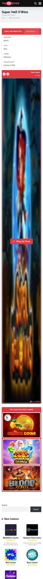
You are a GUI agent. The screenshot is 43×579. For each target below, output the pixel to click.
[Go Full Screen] (7, 74)
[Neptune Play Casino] (32, 535)
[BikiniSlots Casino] (11, 535)
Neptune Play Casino (32, 538)
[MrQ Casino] (11, 560)
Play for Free (23, 241)
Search (4, 505)
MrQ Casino (11, 563)
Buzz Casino (32, 563)
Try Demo (21, 425)
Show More (30, 31)
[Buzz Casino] (32, 560)
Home (4, 18)
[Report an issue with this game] (4, 74)
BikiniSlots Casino (10, 538)
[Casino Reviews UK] (10, 3)
